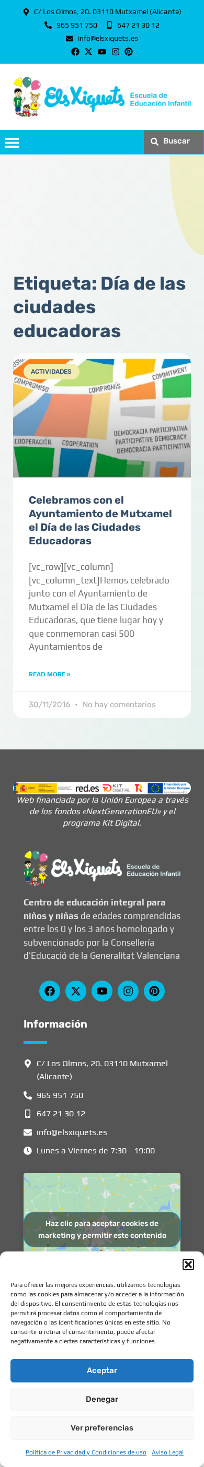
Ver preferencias (102, 1428)
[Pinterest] (128, 52)
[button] (188, 1264)
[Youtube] (102, 52)
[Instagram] (115, 52)
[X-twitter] (89, 52)
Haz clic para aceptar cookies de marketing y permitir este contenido (102, 1229)
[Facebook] (75, 52)
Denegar (102, 1399)
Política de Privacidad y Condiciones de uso (86, 1452)
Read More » (49, 674)
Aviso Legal (168, 1452)
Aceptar (102, 1370)
